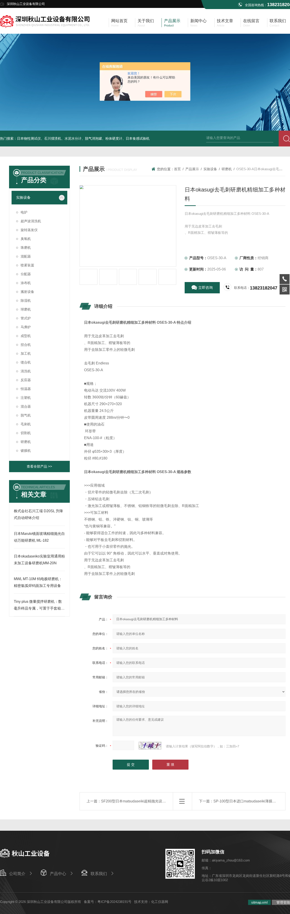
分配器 (26, 274)
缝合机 (26, 362)
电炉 (24, 212)
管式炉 (26, 318)
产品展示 (192, 169)
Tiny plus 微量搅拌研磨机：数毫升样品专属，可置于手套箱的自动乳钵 (39, 608)
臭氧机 (26, 239)
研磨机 (26, 442)
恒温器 (26, 389)
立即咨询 (205, 288)
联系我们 (99, 873)
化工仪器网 (159, 902)
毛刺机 (26, 424)
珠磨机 (26, 247)
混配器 (26, 256)
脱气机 (26, 415)
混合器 (26, 406)
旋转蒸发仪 (29, 230)
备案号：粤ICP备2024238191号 (107, 902)
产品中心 (58, 873)
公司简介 (17, 873)
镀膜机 (26, 450)
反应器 (26, 380)
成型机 (26, 336)
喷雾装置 (27, 265)
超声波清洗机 (31, 221)
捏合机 (26, 345)
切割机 (26, 433)
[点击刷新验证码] (150, 745)
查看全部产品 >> (39, 466)
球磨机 (26, 309)
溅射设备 (27, 292)
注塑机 (26, 398)
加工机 (26, 353)
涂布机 (26, 283)
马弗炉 (26, 327)
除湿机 (26, 300)
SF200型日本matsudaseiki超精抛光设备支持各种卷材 (144, 801)
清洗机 (26, 371)
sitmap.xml (259, 902)
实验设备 (23, 197)
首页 (177, 169)
